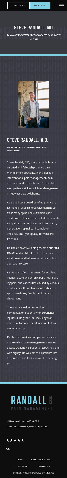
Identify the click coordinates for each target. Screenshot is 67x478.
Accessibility (24, 466)
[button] (61, 6)
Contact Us (44, 466)
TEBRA (49, 472)
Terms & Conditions (41, 459)
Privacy (20, 459)
